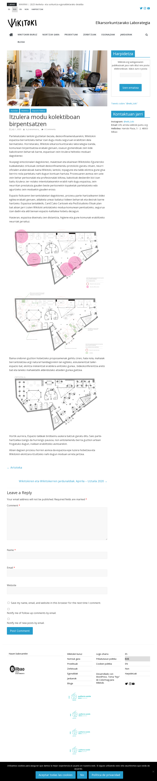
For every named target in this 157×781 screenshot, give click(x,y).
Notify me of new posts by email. (25, 623)
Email (11, 567)
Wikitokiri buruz (27, 34)
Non (27, 9)
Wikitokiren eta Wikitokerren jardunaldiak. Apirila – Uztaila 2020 (63, 481)
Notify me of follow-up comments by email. (31, 613)
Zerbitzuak (89, 34)
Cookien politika (104, 663)
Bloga (21, 41)
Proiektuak (71, 34)
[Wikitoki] (11, 35)
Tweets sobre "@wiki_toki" (124, 103)
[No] (153, 771)
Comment (13, 505)
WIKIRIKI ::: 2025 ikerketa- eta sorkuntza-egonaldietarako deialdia (51, 4)
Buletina (25, 110)
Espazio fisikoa (38, 110)
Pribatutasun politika (106, 658)
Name (11, 550)
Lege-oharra (102, 653)
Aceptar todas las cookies (56, 775)
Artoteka (14, 467)
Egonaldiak (108, 34)
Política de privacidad (106, 775)
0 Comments (50, 129)
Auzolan (14, 110)
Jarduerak (126, 34)
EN (20, 9)
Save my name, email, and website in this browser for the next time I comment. (56, 603)
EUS (14, 9)
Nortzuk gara (50, 34)
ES (9, 9)
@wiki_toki (129, 121)
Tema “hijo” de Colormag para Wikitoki (108, 679)
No (82, 775)
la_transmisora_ (33, 129)
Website (11, 585)
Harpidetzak (37, 9)
